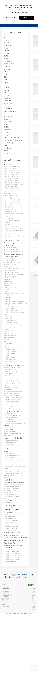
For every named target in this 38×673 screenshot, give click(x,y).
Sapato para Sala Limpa (10, 531)
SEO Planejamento (14, 601)
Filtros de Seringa (9, 432)
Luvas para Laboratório (10, 465)
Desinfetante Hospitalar (11, 245)
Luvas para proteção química (12, 467)
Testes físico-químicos (10, 354)
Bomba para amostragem (11, 182)
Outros (5, 120)
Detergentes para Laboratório (13, 259)
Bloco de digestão (9, 390)
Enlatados (7, 304)
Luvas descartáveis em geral (12, 460)
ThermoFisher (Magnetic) (11, 144)
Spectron (6, 131)
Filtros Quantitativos (9, 436)
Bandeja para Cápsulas (10, 180)
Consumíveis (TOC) (9, 216)
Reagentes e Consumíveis (11, 537)
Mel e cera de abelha (10, 327)
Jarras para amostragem (11, 200)
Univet (5, 152)
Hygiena (5, 91)
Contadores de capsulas (11, 188)
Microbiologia (7, 485)
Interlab (5, 94)
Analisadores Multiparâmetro (12, 388)
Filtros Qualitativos (9, 434)
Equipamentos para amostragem (13, 190)
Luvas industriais (9, 462)
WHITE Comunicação (17, 600)
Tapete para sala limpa (10, 535)
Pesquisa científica (9, 510)
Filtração (6, 430)
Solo (5, 350)
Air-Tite (5, 44)
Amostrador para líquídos (11, 173)
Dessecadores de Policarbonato (13, 256)
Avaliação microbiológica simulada (14, 273)
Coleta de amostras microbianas (13, 489)
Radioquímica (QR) (9, 378)
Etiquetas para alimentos (11, 194)
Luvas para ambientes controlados (14, 464)
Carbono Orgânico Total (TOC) (12, 208)
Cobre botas (7, 554)
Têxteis (6, 360)
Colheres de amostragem (11, 184)
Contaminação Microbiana (11, 491)
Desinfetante (8, 300)
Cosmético (7, 294)
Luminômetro (8, 408)
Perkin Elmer (7, 123)
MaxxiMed (6, 104)
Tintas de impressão (10, 364)
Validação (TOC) (8, 223)
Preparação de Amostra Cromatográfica (15, 240)
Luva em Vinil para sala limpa (14, 474)
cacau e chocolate (9, 288)
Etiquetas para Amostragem (12, 196)
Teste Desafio (8, 450)
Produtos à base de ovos (11, 336)
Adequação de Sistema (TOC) (12, 204)
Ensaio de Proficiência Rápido (12, 370)
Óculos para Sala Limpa (10, 525)
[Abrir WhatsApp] (33, 668)
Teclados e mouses (9, 426)
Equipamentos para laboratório (13, 382)
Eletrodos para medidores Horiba (13, 396)
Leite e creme (8, 321)
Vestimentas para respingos (12, 562)
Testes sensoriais (9, 358)
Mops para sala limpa (10, 523)
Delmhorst (6, 73)
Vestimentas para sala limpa (12, 564)
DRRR (5, 78)
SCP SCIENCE (7, 128)
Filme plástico (8, 311)
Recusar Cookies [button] (11, 18)
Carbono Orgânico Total (11, 202)
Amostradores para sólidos (11, 178)
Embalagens (7, 302)
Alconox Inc (7, 46)
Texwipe (5, 141)
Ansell (5, 54)
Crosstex (6, 67)
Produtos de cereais (10, 340)
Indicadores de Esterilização (12, 443)
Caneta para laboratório (10, 392)
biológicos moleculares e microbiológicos (11, 281)
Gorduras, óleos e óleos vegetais (13, 317)
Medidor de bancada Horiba (13, 402)
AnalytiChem (7, 52)
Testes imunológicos (10, 356)
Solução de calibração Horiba (12, 545)
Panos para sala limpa (10, 527)
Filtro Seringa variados (10, 238)
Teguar (5, 138)
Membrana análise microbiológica (13, 438)
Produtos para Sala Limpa (11, 517)
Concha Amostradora (10, 186)
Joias (5, 319)
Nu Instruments (8, 115)
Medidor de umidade (10, 409)
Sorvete (6, 352)
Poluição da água (9, 334)
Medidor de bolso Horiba (13, 404)
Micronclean (7, 109)
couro (6, 296)
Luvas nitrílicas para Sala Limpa (14, 478)
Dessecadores (8, 250)
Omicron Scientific (9, 117)
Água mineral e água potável (12, 267)
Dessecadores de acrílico (11, 252)
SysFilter (6, 133)
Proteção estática (9, 480)
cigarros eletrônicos (10, 292)
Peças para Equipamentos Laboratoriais (11, 504)
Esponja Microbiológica (11, 398)
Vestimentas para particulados (12, 560)
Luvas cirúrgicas (8, 458)
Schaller (5, 125)
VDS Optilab (7, 154)
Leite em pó (7, 323)
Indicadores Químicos (10, 447)
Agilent (5, 41)
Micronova (6, 112)
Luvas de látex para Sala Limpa (14, 476)
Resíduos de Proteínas (10, 499)
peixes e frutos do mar (10, 332)
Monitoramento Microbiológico (13, 487)
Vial (5, 242)
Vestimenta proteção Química (12, 558)
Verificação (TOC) (9, 227)
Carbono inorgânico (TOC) (11, 206)
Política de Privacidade (7, 604)
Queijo (6, 344)
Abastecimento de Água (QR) (12, 372)
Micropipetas (8, 512)
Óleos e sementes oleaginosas (13, 329)
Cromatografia (8, 229)
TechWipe (6, 136)
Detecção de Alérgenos (11, 493)
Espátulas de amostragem (11, 192)
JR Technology (8, 99)
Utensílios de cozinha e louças (13, 366)
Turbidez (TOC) (8, 221)
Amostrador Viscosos (10, 175)
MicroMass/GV (8, 107)
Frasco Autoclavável (10, 424)
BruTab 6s (6, 62)
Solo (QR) (7, 380)
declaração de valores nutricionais (14, 298)
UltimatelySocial (28, 609)
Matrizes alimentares (10, 325)
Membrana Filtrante (9, 411)
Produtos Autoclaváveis (11, 514)
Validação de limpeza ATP (11, 501)
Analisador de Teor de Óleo (12, 386)
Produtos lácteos (9, 342)
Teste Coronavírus (9, 548)
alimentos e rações (9, 269)
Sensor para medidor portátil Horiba (14, 542)
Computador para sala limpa (12, 420)
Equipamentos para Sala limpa (13, 416)
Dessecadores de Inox (10, 254)
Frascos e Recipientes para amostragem (15, 198)
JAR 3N (5, 96)
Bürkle (5, 65)
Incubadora (7, 497)
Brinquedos (7, 286)
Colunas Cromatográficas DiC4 (14, 233)
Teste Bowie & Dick (9, 449)
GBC (4, 83)
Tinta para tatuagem (9, 362)
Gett (4, 86)
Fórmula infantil (8, 313)
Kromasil (6, 102)
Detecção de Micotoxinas (11, 495)
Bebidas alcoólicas (9, 275)
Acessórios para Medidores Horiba (14, 384)
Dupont (5, 81)
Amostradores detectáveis (11, 176)
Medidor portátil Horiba (12, 406)
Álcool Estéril (8, 519)
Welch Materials (8, 162)
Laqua (5, 453)
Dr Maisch (6, 75)
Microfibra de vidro (9, 440)
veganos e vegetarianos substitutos (14, 367)
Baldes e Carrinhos (9, 418)
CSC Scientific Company (11, 70)
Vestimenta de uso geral (11, 556)
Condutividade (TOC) (10, 214)
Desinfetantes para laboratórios (13, 248)
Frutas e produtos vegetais (12, 315)
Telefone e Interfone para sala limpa (14, 428)
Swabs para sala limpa (10, 533)
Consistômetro (8, 394)
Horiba (5, 88)
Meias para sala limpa (10, 521)
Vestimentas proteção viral (11, 566)
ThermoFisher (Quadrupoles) (12, 146)
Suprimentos (8, 507)
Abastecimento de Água (11, 263)
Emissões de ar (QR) (10, 374)
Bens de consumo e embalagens (13, 279)
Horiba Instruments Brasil (11, 400)
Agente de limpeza (9, 265)
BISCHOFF (6, 59)
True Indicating (8, 149)
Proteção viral (8, 482)
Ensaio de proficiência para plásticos (14, 306)
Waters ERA (7, 157)
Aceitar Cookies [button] (26, 18)
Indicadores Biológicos (10, 445)
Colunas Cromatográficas (11, 231)
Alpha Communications (10, 49)
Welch (5, 159)
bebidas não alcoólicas (10, 277)
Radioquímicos (8, 348)
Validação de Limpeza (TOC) (12, 225)
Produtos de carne (9, 338)
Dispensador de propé (10, 422)
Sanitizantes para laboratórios (13, 540)
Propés (6, 529)
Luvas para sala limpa (10, 469)
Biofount (6, 57)
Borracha (6, 284)
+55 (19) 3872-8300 (17, 587)
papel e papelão (9, 330)
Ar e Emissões (8, 271)
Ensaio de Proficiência (10, 261)
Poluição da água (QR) (10, 376)
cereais (6, 290)
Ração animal (8, 346)
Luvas (5, 456)
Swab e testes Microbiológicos (13, 413)
